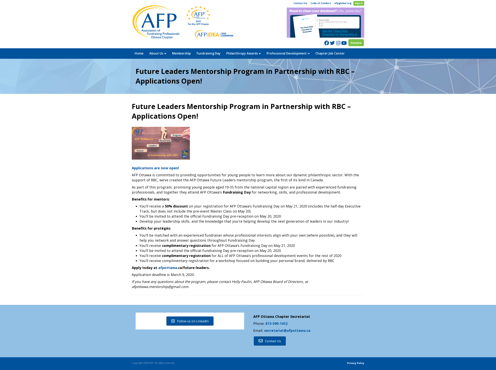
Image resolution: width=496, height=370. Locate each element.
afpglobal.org (342, 3)
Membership (181, 53)
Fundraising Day (208, 53)
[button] (190, 321)
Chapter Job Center (330, 53)
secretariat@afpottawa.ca (287, 330)
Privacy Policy (355, 363)
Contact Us (300, 3)
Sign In (359, 3)
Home (139, 53)
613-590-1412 (276, 323)
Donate (356, 43)
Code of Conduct (321, 3)
